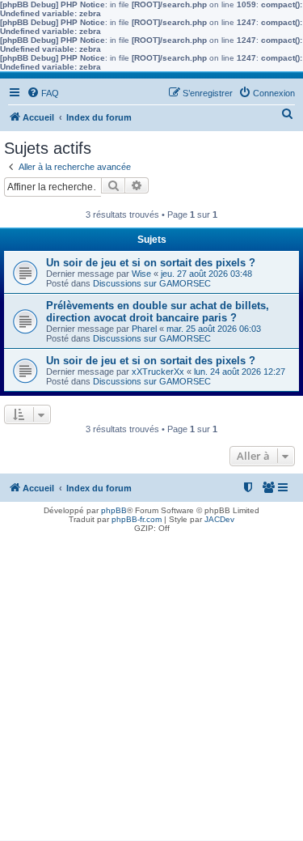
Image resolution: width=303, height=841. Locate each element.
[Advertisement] (151, 688)
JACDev (219, 519)
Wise (141, 273)
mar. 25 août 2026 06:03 (213, 328)
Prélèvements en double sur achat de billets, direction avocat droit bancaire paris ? (157, 311)
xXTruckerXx (158, 371)
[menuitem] (43, 93)
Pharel (144, 328)
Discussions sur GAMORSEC (152, 283)
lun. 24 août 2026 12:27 (239, 371)
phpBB (114, 510)
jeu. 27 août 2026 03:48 (206, 273)
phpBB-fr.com (137, 519)
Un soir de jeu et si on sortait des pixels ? (150, 263)
